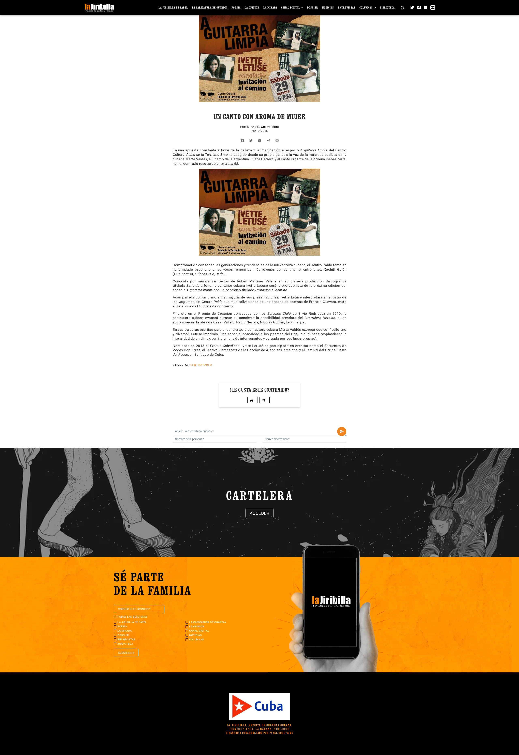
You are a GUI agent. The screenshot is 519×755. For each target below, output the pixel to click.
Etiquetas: (181, 364)
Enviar (341, 431)
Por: (243, 127)
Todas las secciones (132, 616)
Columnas (366, 7)
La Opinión (252, 7)
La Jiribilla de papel (173, 7)
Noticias (328, 7)
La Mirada (270, 7)
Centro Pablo (201, 364)
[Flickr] (432, 7)
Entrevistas (346, 7)
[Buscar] (402, 8)
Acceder (259, 513)
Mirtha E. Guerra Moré (263, 127)
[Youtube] (425, 7)
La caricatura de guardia (209, 7)
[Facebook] (419, 7)
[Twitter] (412, 7)
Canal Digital (290, 7)
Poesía (236, 7)
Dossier (312, 7)
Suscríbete (126, 652)
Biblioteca (387, 7)
